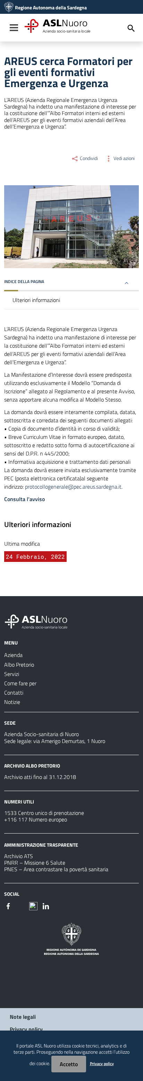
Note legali (23, 1017)
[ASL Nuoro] (9, 7)
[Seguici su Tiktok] (33, 905)
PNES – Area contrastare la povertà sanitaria (56, 869)
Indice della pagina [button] (24, 281)
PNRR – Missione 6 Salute (34, 862)
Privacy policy (26, 1029)
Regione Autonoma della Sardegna (51, 7)
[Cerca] (131, 28)
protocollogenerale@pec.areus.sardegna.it (73, 486)
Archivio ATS (18, 856)
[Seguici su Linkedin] (46, 905)
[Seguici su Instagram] (21, 905)
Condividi (88, 158)
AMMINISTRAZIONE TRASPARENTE (41, 844)
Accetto (69, 1064)
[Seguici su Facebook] (8, 905)
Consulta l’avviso (24, 499)
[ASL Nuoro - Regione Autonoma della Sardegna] (40, 620)
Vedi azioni (123, 158)
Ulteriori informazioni (36, 300)
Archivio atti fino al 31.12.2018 (40, 777)
